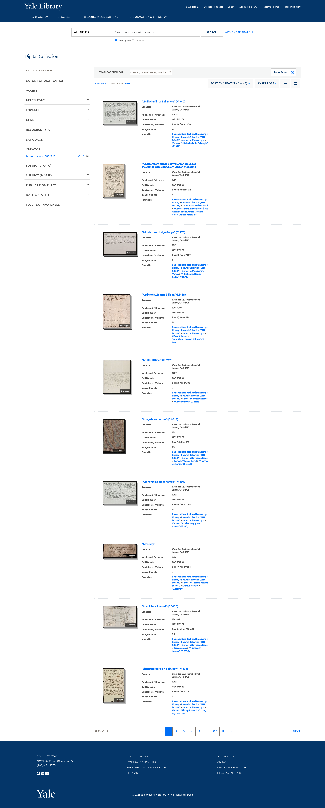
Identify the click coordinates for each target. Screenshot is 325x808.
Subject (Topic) (39, 165)
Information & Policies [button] (147, 17)
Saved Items (193, 6)
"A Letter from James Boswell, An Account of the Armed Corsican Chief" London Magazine (169, 165)
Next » (128, 83)
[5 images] (120, 243)
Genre (31, 120)
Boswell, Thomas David (185, 461)
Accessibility (225, 756)
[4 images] (120, 112)
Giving (221, 762)
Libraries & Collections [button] (100, 17)
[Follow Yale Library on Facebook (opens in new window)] (38, 773)
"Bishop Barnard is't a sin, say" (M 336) (165, 668)
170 (215, 731)
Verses (175, 143)
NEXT (297, 731)
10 (266, 83)
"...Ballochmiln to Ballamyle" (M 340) (163, 101)
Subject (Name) (39, 175)
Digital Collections (42, 56)
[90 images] (120, 616)
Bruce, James (180, 648)
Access (31, 90)
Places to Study (292, 6)
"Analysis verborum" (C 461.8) (160, 419)
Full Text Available (43, 205)
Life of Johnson (179, 336)
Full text (139, 40)
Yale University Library (45, 6)
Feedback (133, 773)
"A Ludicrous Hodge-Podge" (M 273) (163, 232)
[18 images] (116, 311)
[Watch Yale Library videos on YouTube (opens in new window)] (47, 773)
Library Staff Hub (229, 773)
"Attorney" (148, 544)
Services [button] (64, 17)
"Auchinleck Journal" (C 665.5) (160, 606)
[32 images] (114, 435)
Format (32, 110)
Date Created (37, 195)
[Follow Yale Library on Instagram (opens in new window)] (42, 773)
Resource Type (38, 130)
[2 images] (117, 376)
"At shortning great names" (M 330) (163, 481)
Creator (33, 149)
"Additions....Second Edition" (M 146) (164, 294)
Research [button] (39, 17)
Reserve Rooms (270, 6)
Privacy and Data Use (231, 767)
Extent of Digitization (45, 81)
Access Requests (213, 6)
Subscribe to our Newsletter (147, 767)
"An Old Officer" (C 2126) (157, 360)
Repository (35, 100)
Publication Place (41, 185)
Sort (229, 83)
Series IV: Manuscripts (193, 140)
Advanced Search (239, 32)
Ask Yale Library (248, 6)
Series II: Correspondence (195, 398)
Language (34, 139)
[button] (212, 32)
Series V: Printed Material (195, 205)
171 (223, 731)
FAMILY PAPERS (190, 585)
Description (124, 40)
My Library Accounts (141, 762)
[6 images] (113, 180)
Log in (231, 6)
